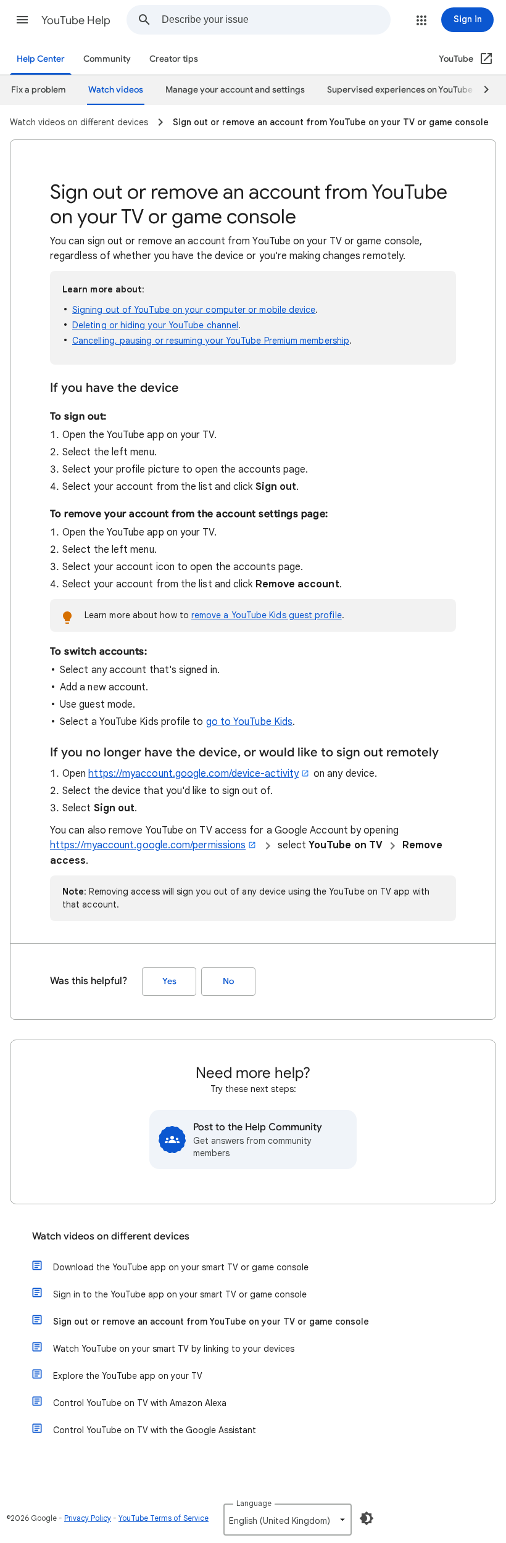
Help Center (41, 59)
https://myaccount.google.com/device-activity (193, 773)
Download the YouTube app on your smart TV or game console (181, 1267)
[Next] (480, 90)
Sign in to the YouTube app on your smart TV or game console (180, 1294)
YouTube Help (75, 20)
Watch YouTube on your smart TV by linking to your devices (173, 1348)
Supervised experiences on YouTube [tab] (400, 90)
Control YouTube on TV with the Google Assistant (154, 1430)
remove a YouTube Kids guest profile (266, 615)
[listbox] (287, 1520)
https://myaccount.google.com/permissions (148, 845)
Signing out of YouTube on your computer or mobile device (193, 309)
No (228, 981)
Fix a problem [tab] (38, 90)
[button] (22, 20)
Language (254, 1503)
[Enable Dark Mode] (366, 1518)
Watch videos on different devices (110, 1236)
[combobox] (276, 20)
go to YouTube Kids (249, 722)
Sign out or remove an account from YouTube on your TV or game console (211, 1321)
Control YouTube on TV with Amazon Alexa (139, 1403)
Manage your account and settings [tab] (235, 90)
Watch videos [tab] (115, 90)
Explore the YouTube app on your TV (127, 1375)
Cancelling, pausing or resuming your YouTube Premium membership (210, 340)
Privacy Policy (87, 1518)
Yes (169, 981)
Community (107, 59)
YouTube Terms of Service (163, 1518)
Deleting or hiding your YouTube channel (155, 325)
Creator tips (173, 59)
